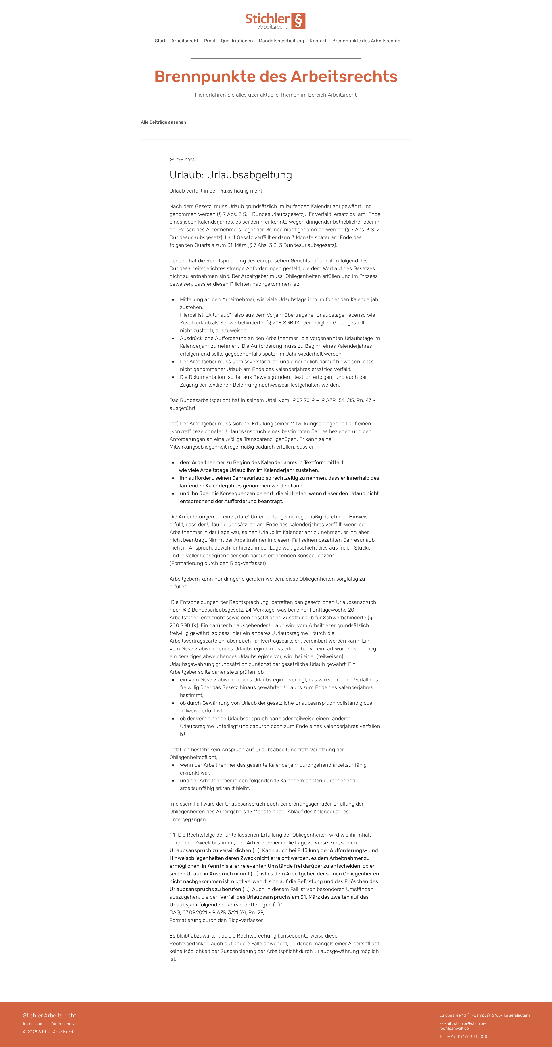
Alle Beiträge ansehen (163, 122)
